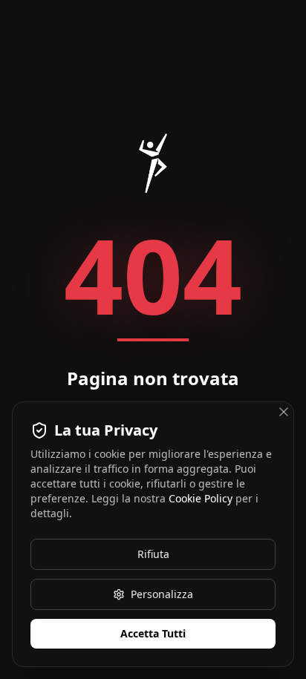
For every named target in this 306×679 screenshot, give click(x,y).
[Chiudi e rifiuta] (283, 411)
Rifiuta (153, 554)
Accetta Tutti (153, 633)
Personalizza (162, 594)
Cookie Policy (200, 498)
